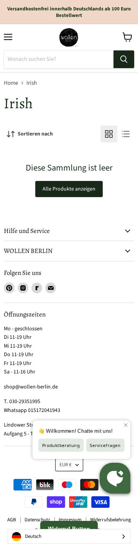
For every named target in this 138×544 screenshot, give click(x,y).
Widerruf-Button (69, 529)
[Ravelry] (36, 288)
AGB (11, 519)
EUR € (65, 464)
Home (11, 83)
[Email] (50, 288)
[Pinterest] (9, 288)
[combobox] (69, 536)
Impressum (70, 519)
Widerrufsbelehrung (110, 519)
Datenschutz (37, 519)
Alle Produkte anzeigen (69, 189)
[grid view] (108, 134)
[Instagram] (23, 288)
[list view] (125, 134)
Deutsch (33, 536)
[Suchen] (123, 59)
